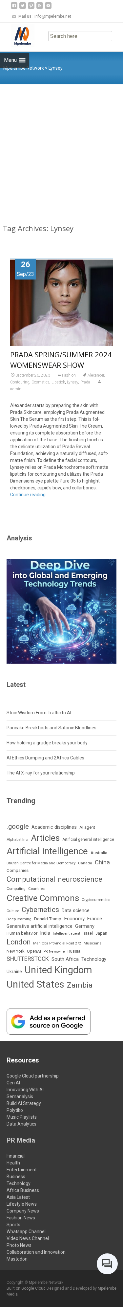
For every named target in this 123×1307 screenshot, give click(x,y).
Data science (76, 910)
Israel (88, 933)
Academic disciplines (54, 827)
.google (18, 826)
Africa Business (23, 1190)
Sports (13, 1224)
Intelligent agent (66, 933)
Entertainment (22, 1169)
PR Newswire (54, 951)
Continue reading (28, 494)
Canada (85, 863)
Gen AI (13, 1082)
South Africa (65, 959)
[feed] (39, 8)
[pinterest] (31, 8)
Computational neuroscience (54, 879)
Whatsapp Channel (26, 1231)
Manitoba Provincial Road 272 (57, 943)
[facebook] (14, 8)
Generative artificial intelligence (39, 926)
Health (13, 1162)
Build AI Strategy (24, 1103)
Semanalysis (20, 1096)
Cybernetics (40, 910)
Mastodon (17, 1259)
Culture (13, 911)
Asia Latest (18, 1197)
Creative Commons (43, 898)
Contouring (20, 382)
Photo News (19, 1245)
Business (16, 1176)
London (19, 942)
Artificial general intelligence (88, 839)
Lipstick (58, 382)
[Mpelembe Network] (17, 36)
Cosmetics (40, 382)
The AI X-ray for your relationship (41, 772)
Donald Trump (47, 918)
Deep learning (19, 919)
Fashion (69, 375)
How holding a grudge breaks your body (47, 742)
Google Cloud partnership (33, 1075)
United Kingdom (58, 970)
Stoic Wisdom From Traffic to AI (39, 712)
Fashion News (21, 1217)
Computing (16, 889)
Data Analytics (21, 1124)
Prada (85, 382)
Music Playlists (22, 1117)
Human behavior (22, 933)
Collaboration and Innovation (36, 1252)
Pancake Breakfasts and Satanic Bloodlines (51, 727)
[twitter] (22, 8)
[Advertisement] (61, 149)
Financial (16, 1156)
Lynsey (72, 382)
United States (35, 984)
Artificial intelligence (47, 851)
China (102, 862)
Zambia (79, 985)
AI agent (87, 827)
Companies (18, 870)
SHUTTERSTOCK (28, 959)
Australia (99, 852)
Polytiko (15, 1110)
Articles (45, 838)
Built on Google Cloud (27, 1288)
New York (15, 951)
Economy (74, 919)
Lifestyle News (22, 1204)
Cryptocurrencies (96, 899)
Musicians (92, 943)
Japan (101, 933)
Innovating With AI (25, 1089)
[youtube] (48, 8)
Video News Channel (28, 1238)
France (94, 919)
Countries (36, 889)
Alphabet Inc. (18, 839)
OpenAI (34, 951)
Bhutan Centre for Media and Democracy (41, 863)
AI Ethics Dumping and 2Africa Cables (45, 757)
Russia (74, 951)
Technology (93, 959)
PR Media (21, 1140)
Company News (23, 1211)
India (45, 933)
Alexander (96, 375)
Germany (84, 926)
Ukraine (14, 971)
